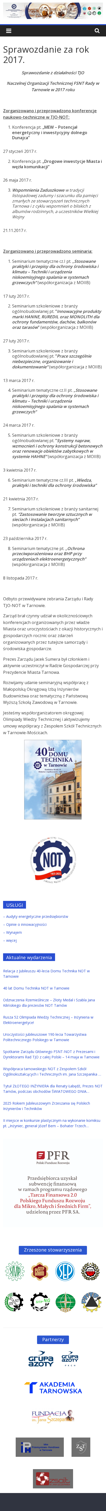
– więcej (10, 940)
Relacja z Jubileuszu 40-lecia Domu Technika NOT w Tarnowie (46, 973)
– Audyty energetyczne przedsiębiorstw (35, 916)
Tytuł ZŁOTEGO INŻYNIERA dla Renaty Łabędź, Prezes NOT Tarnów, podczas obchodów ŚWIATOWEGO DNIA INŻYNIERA (53, 1089)
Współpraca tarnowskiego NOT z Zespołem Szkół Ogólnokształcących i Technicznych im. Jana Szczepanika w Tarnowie (52, 1071)
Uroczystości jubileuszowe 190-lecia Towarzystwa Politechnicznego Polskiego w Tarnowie (44, 1037)
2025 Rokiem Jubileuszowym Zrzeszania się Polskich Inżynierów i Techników (46, 1106)
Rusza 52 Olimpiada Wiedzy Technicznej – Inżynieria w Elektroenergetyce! (48, 1020)
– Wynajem (12, 932)
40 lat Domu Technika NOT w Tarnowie (36, 988)
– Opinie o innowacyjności (25, 924)
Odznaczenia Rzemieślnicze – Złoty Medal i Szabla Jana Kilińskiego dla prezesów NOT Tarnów (49, 1002)
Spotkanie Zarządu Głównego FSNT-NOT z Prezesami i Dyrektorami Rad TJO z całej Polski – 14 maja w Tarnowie (51, 1054)
